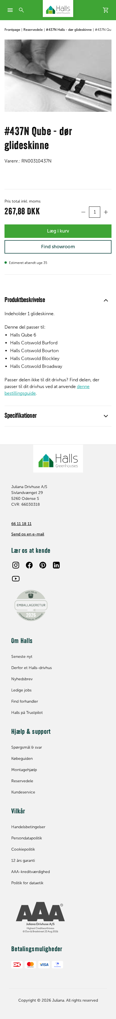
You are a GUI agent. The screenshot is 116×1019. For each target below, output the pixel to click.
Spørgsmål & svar (26, 747)
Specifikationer (21, 416)
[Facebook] (29, 565)
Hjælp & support (31, 732)
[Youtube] (15, 578)
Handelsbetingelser (28, 827)
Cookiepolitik (23, 849)
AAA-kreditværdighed (30, 871)
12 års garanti (23, 860)
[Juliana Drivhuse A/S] (58, 8)
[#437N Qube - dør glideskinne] (58, 75)
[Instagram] (15, 565)
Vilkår (18, 811)
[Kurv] (105, 10)
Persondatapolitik (26, 838)
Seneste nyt (21, 656)
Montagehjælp (24, 769)
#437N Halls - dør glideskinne (69, 30)
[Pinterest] (42, 565)
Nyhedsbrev (22, 679)
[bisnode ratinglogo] (58, 917)
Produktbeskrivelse (25, 300)
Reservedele (33, 30)
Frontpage (12, 30)
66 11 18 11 (21, 523)
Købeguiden (22, 758)
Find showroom (58, 246)
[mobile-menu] (10, 10)
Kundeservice (23, 792)
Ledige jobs (21, 690)
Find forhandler (24, 701)
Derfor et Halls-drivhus (31, 667)
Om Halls (22, 641)
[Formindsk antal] (83, 212)
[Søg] (21, 10)
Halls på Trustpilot (27, 712)
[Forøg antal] (105, 212)
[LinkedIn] (56, 565)
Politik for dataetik (27, 883)
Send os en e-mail (27, 534)
